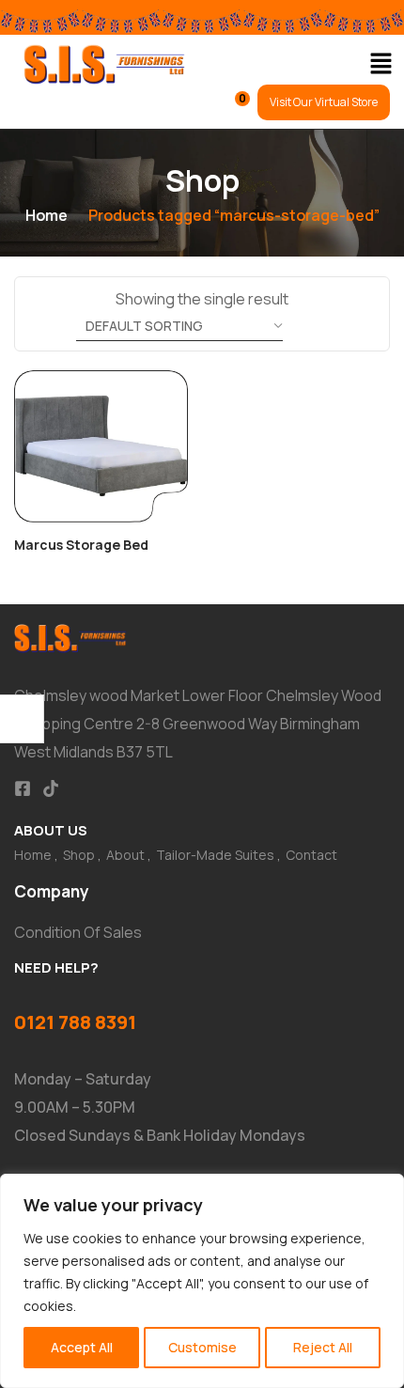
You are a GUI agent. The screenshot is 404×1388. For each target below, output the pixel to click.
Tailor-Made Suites (215, 855)
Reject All (322, 1347)
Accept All (82, 1347)
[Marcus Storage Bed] (101, 446)
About (125, 855)
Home (46, 215)
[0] (230, 107)
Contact (311, 855)
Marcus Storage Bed (81, 545)
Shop (79, 855)
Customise (202, 1347)
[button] (380, 64)
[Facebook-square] (22, 788)
